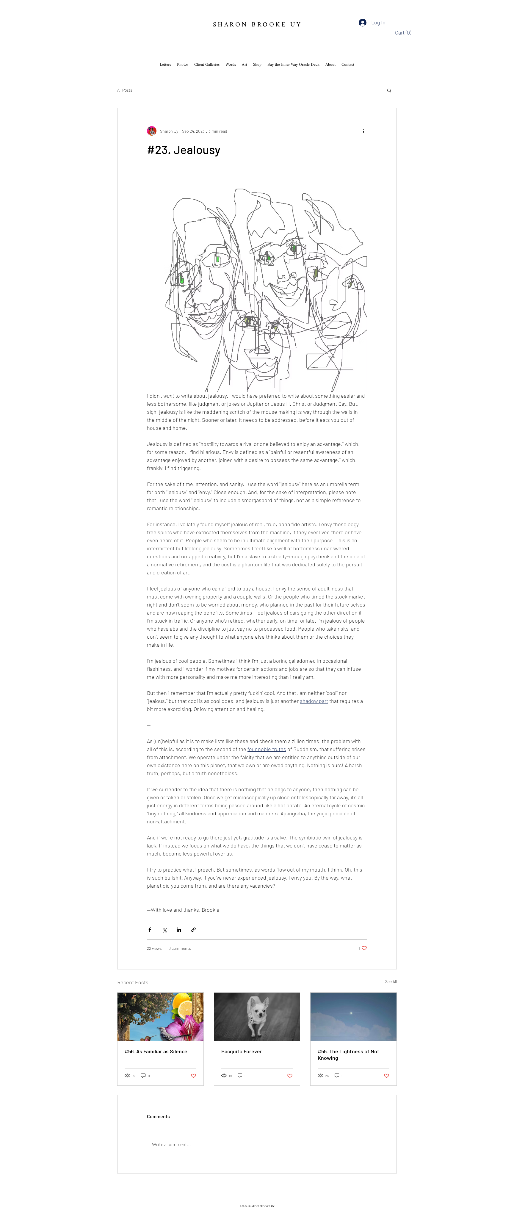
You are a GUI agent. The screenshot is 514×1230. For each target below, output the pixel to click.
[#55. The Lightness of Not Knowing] (354, 1017)
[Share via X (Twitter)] (164, 930)
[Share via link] (193, 930)
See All (391, 981)
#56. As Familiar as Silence (156, 1051)
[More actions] (363, 130)
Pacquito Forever (241, 1051)
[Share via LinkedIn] (179, 930)
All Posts (124, 90)
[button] (404, 32)
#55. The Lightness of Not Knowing (348, 1054)
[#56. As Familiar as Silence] (160, 1017)
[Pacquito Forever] (257, 1017)
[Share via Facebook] (150, 930)
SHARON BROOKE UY (257, 25)
